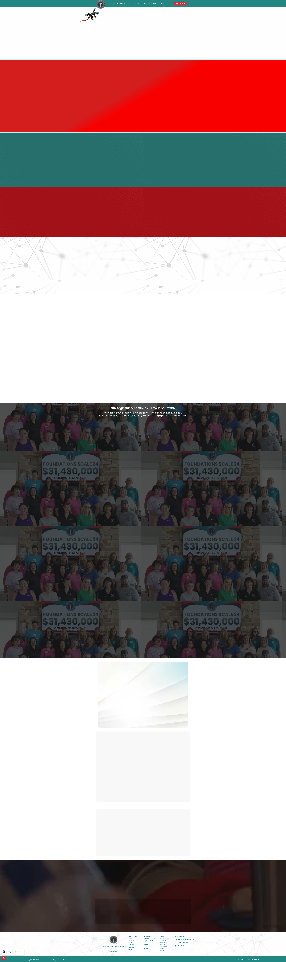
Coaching (137, 3)
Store (150, 3)
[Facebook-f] (175, 945)
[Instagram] (184, 945)
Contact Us (162, 3)
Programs (122, 3)
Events (129, 3)
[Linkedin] (181, 945)
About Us (155, 3)
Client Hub (115, 3)
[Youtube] (178, 945)
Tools (144, 3)
